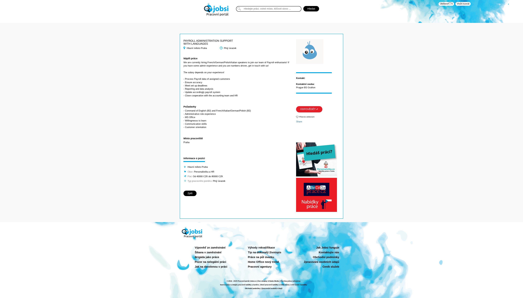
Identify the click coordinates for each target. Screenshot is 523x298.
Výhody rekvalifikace (261, 247)
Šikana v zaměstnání (208, 252)
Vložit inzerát (463, 4)
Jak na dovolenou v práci (211, 266)
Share (299, 121)
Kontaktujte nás (329, 252)
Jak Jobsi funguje (327, 247)
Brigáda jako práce (207, 257)
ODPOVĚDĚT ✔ (309, 109)
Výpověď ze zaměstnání (210, 247)
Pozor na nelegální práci (210, 261)
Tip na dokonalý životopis (264, 252)
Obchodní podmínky (326, 257)
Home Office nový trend (263, 261)
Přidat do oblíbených (306, 117)
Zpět (190, 193)
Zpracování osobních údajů (321, 261)
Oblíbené (446, 4)
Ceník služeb (331, 266)
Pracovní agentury (260, 266)
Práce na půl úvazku (261, 257)
